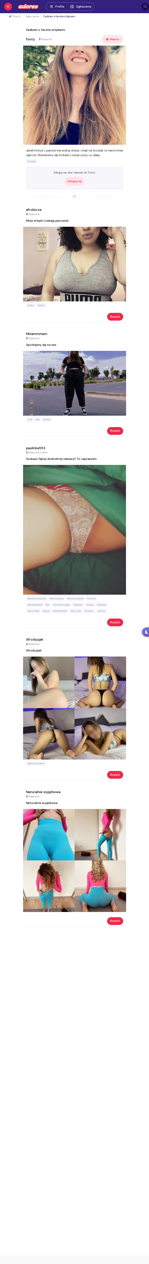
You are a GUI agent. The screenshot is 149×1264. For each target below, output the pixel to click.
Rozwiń (115, 317)
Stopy (31, 305)
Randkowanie (35, 604)
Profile (59, 7)
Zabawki (78, 604)
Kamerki (101, 604)
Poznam (91, 598)
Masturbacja (56, 598)
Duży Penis (33, 611)
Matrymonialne (75, 598)
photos (102, 611)
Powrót (17, 16)
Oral (30, 419)
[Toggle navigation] (8, 6)
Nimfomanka (60, 611)
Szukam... (89, 611)
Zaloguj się (74, 181)
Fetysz (41, 305)
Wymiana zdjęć (61, 604)
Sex (37, 419)
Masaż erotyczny (37, 598)
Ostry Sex (75, 611)
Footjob (32, 161)
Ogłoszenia (83, 7)
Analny (46, 419)
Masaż (46, 611)
